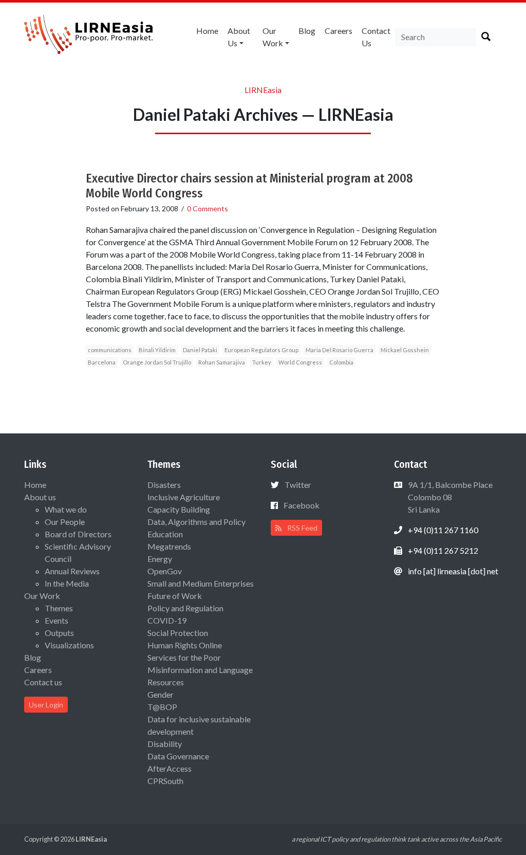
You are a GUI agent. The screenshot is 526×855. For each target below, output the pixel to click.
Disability (164, 744)
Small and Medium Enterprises (200, 583)
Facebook (302, 505)
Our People (65, 521)
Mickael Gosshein (405, 350)
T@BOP (162, 707)
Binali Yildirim (157, 350)
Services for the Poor (184, 657)
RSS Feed (301, 527)
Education (165, 534)
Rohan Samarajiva (221, 362)
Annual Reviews (72, 571)
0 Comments (207, 208)
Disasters (164, 484)
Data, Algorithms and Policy (196, 521)
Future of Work (174, 596)
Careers (338, 30)
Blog (306, 30)
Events (56, 620)
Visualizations (69, 645)
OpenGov (164, 571)
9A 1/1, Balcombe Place (449, 497)
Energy (159, 558)
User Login (46, 704)
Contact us (376, 37)
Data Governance (178, 756)
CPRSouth (165, 781)
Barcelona (102, 362)
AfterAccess (169, 768)
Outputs (59, 633)
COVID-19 (166, 620)
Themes (59, 608)
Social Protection (177, 633)
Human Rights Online (184, 645)
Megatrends (169, 546)
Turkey (261, 362)
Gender (160, 694)
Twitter (298, 484)
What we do (66, 509)
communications (110, 350)
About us (239, 37)
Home (207, 30)
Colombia (341, 362)
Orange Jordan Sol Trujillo (157, 362)
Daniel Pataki (200, 350)
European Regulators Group (261, 350)
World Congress (300, 362)
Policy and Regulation (185, 608)
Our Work (272, 37)
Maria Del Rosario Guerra (339, 350)
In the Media (67, 583)
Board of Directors (78, 534)
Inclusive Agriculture (183, 497)
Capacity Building (178, 509)
